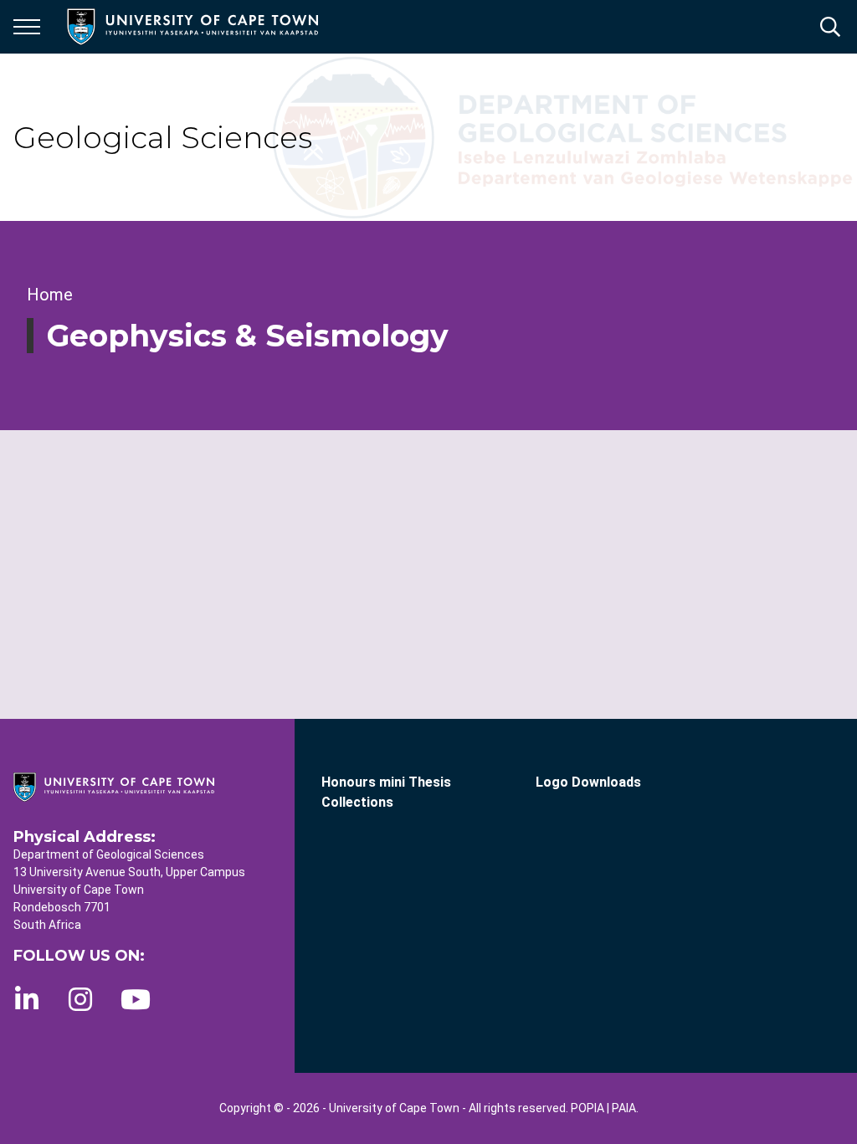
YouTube (136, 999)
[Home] (113, 786)
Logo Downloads (588, 782)
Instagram (80, 999)
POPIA (587, 1108)
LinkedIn (26, 999)
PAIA (624, 1108)
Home (50, 295)
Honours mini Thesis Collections (386, 792)
